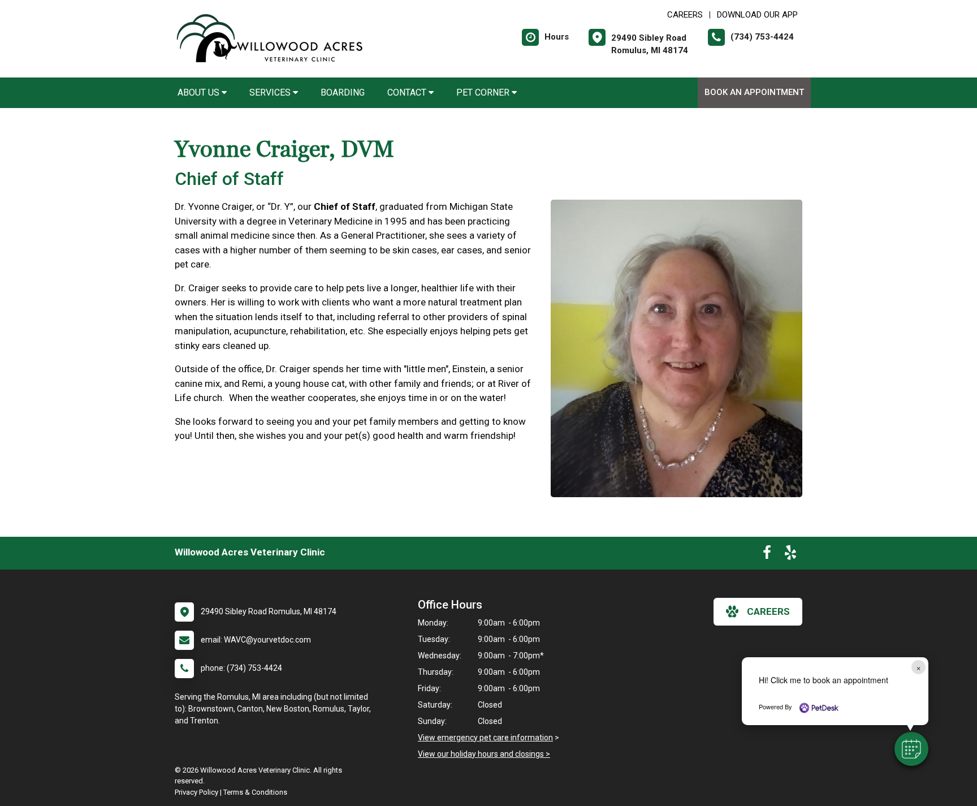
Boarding (343, 92)
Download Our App (757, 15)
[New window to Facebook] (767, 554)
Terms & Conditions (255, 792)
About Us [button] (200, 92)
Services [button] (271, 92)
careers (768, 611)
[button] (911, 749)
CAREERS (685, 15)
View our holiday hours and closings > (484, 753)
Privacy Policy (196, 792)
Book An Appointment (754, 92)
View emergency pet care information (485, 737)
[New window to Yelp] (790, 554)
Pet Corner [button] (484, 92)
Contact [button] (408, 92)
